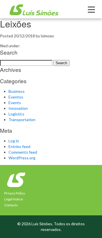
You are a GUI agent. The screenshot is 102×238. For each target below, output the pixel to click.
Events (14, 102)
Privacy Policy (14, 193)
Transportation (21, 119)
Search (61, 63)
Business (16, 91)
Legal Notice (13, 199)
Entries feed (19, 146)
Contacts (11, 205)
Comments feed (22, 152)
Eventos (15, 97)
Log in (13, 140)
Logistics (16, 114)
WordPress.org (21, 157)
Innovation (18, 108)
